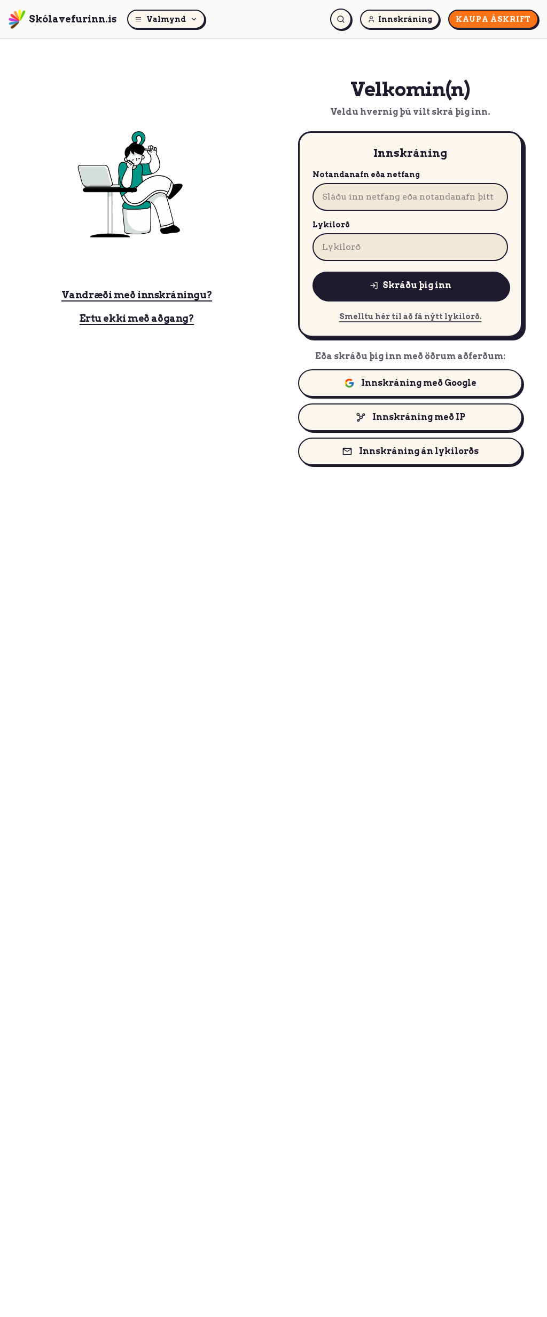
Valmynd (166, 19)
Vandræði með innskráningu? (136, 294)
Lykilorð (331, 224)
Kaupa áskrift (493, 19)
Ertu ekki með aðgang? (137, 318)
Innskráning (405, 19)
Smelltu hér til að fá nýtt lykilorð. (410, 316)
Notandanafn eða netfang (366, 174)
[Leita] (340, 19)
